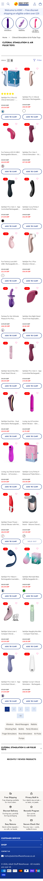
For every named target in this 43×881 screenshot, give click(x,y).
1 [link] (7, 709)
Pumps (21, 738)
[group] (8, 24)
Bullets (21, 729)
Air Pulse (37, 733)
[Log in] (34, 4)
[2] (12, 60)
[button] (40, 4)
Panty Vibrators (32, 729)
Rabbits (34, 724)
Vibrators (9, 724)
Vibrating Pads (10, 729)
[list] (8, 60)
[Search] (8, 4)
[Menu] (2, 4)
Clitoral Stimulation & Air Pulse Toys (18, 748)
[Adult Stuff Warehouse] (21, 4)
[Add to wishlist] (16, 68)
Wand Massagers (22, 724)
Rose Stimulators (25, 733)
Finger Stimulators (9, 733)
